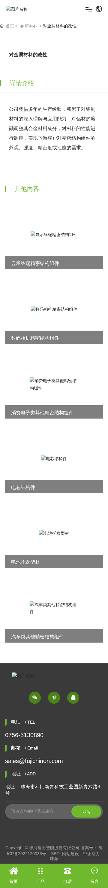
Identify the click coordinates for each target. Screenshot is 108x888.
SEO (55, 853)
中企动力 (91, 853)
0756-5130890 (24, 735)
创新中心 (28, 26)
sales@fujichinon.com (34, 761)
